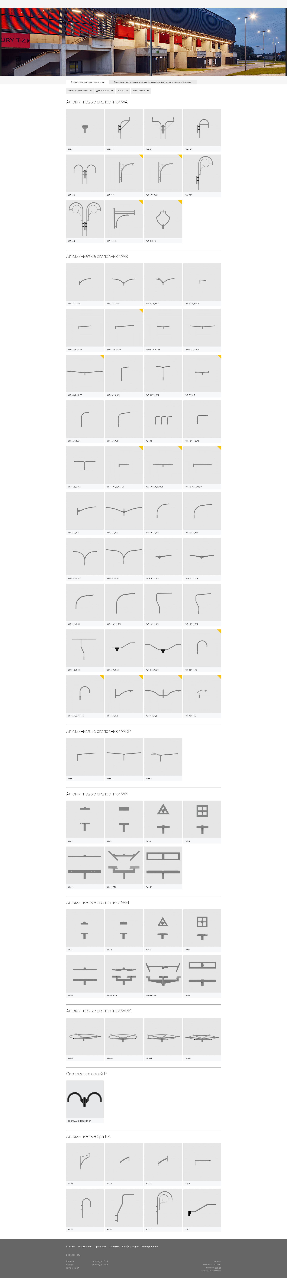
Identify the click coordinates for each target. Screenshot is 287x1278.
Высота (121, 91)
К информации (130, 1246)
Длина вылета (102, 91)
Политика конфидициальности (212, 1263)
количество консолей (78, 91)
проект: (209, 1268)
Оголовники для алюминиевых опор (87, 82)
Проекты (114, 1246)
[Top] (277, 1270)
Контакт (70, 1246)
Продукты (100, 1246)
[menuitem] (72, 1246)
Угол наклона (139, 91)
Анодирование (150, 1246)
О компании (84, 1246)
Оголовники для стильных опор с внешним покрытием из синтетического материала (153, 82)
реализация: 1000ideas (211, 1271)
